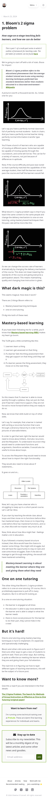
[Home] (4, 5)
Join (39, 757)
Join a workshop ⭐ (34, 784)
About (9, 781)
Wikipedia (10, 87)
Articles (18, 781)
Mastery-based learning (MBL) (25, 332)
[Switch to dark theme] (43, 5)
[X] (21, 790)
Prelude (11, 718)
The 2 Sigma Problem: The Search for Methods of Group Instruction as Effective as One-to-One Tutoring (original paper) (24, 697)
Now (25, 781)
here (36, 54)
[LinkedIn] (32, 790)
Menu (32, 5)
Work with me (35, 781)
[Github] (27, 790)
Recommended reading (15, 784)
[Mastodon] (15, 790)
